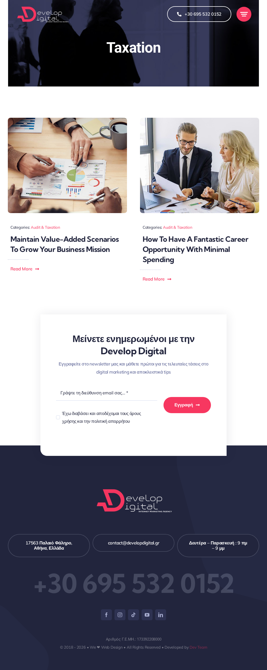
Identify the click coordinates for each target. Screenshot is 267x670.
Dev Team (198, 647)
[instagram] (119, 614)
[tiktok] (133, 614)
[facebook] (106, 614)
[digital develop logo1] (42, 7)
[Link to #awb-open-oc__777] (243, 14)
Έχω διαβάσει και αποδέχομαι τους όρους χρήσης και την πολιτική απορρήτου (101, 417)
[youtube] (147, 614)
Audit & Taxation (45, 227)
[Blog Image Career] (199, 120)
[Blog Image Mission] (67, 120)
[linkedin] (160, 614)
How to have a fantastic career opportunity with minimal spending (195, 249)
